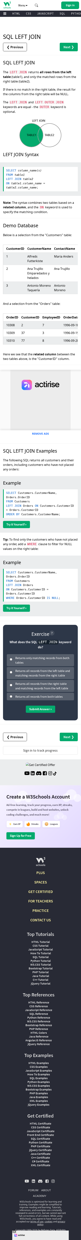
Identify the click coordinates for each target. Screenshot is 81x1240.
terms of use (37, 1221)
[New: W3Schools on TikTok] (55, 774)
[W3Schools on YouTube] (27, 774)
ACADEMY (39, 1196)
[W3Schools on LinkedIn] (32, 774)
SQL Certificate (40, 1138)
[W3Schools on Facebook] (44, 774)
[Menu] (5, 14)
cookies (49, 1221)
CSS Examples (39, 1067)
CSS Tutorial (40, 945)
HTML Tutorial (40, 942)
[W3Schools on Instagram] (50, 774)
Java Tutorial (40, 976)
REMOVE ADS (40, 433)
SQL (62, 13)
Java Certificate (40, 1154)
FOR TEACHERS (40, 901)
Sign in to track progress (40, 750)
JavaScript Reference (38, 1010)
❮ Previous (15, 47)
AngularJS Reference (38, 1040)
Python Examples (39, 1082)
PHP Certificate (40, 1146)
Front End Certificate (40, 1135)
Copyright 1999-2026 (26, 1230)
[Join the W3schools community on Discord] (39, 774)
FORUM (33, 1190)
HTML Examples (38, 1063)
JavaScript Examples (38, 1070)
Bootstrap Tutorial (41, 968)
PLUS (40, 872)
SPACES (40, 882)
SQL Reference (38, 1014)
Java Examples (38, 1097)
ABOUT (46, 1190)
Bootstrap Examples (39, 1089)
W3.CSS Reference (38, 1021)
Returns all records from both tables (39, 696)
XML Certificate (40, 1165)
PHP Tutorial (40, 972)
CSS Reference (38, 1006)
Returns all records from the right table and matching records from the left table (41, 686)
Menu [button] (22, 5)
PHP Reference (38, 1029)
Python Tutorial (41, 961)
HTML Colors (39, 1033)
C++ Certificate (40, 1157)
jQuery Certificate (40, 1150)
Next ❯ (68, 47)
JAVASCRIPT (45, 13)
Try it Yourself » (16, 524)
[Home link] (7, 5)
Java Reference (38, 1036)
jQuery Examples (38, 1104)
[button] (36, 5)
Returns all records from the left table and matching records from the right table (42, 673)
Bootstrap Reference (38, 1025)
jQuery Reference (39, 1044)
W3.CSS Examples (38, 1085)
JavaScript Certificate (40, 1131)
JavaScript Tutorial (40, 949)
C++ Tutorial (40, 980)
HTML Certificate (40, 1123)
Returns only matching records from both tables (42, 660)
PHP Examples (39, 1093)
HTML (16, 13)
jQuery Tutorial (40, 983)
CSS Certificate (40, 1127)
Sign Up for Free (20, 836)
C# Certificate (40, 1161)
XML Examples (39, 1101)
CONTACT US (40, 920)
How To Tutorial (40, 953)
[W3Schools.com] (40, 863)
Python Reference (38, 1017)
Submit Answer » (40, 709)
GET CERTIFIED (40, 891)
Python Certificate (40, 1142)
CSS (28, 13)
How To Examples (38, 1074)
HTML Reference (38, 1002)
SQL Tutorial (41, 957)
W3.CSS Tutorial (40, 964)
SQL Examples (39, 1078)
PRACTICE (40, 910)
